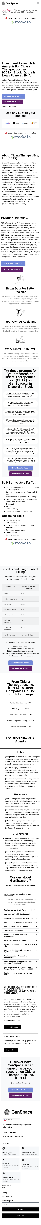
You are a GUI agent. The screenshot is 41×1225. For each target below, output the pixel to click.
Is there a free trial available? (15, 940)
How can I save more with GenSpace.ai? (19, 922)
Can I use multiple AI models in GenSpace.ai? (15, 956)
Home (4, 10)
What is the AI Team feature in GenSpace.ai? (15, 935)
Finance (9, 10)
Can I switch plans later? (13, 931)
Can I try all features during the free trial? (18, 974)
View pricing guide (9, 106)
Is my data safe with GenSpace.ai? (17, 914)
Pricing (4, 1193)
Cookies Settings (9, 1132)
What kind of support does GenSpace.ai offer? (19, 945)
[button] (38, 3)
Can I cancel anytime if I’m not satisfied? (19, 910)
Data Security (7, 1196)
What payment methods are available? (19, 918)
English (9, 1119)
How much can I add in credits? (16, 926)
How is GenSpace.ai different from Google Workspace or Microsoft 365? (18, 968)
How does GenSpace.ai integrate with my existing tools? (18, 951)
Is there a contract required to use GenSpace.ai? (17, 895)
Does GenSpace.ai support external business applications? (18, 962)
